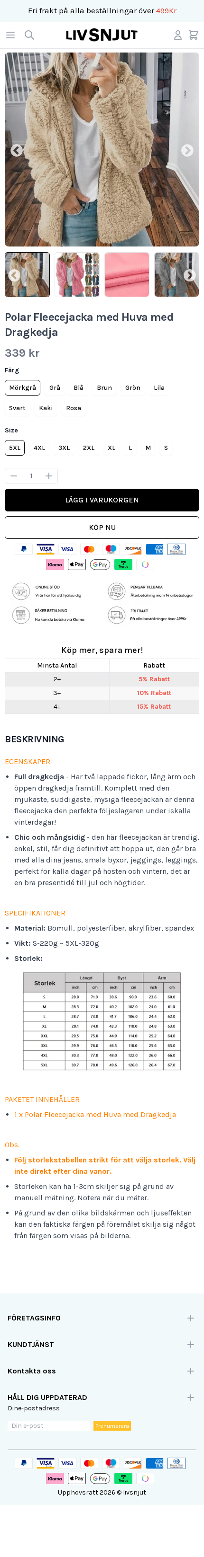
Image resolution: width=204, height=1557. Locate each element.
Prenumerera (112, 1426)
